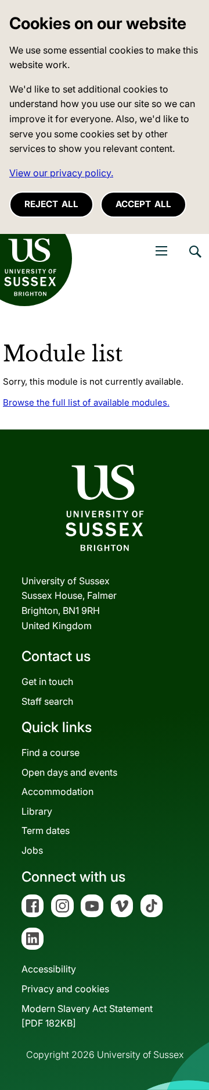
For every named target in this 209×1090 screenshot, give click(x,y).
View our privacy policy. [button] (61, 173)
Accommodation (57, 791)
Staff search (47, 701)
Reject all (51, 204)
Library (36, 811)
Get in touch (47, 681)
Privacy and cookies (65, 989)
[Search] (194, 260)
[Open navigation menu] (161, 251)
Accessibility (48, 969)
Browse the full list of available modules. (86, 402)
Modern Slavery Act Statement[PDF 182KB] (87, 1016)
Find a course (50, 752)
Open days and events (69, 772)
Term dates (45, 830)
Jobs (32, 850)
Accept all (143, 204)
